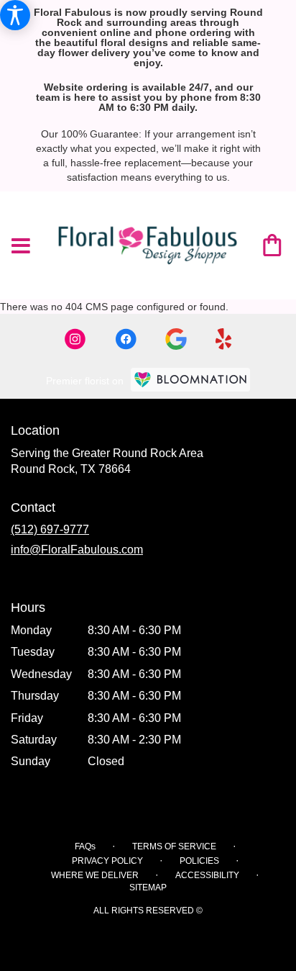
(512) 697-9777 (50, 529)
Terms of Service (174, 846)
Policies (199, 861)
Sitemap (148, 887)
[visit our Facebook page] (126, 339)
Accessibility (207, 875)
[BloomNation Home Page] (190, 380)
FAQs (85, 846)
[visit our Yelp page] (223, 339)
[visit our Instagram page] (75, 339)
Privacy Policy (107, 861)
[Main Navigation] (21, 246)
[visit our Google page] (176, 339)
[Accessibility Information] (15, 15)
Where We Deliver (95, 875)
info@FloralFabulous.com (77, 549)
